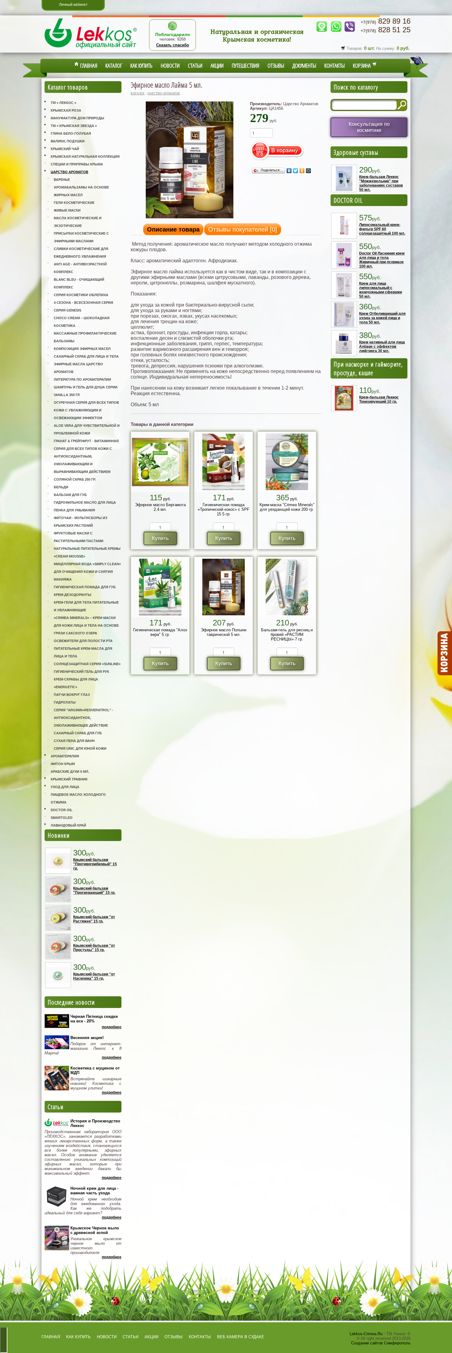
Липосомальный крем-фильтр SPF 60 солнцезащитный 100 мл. (382, 229)
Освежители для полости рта (83, 641)
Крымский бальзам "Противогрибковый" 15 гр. (95, 864)
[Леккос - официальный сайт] (91, 49)
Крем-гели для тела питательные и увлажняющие (86, 606)
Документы (304, 65)
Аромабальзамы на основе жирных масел (81, 191)
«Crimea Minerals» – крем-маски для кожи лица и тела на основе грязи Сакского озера (86, 625)
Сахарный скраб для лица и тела (86, 356)
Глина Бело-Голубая (71, 133)
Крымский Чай (65, 149)
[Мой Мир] (308, 171)
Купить (160, 538)
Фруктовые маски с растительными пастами (78, 537)
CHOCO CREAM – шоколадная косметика (81, 321)
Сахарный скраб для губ (78, 733)
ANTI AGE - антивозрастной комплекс (80, 268)
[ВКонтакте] (289, 171)
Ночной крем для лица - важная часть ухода (94, 1190)
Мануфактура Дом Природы (77, 118)
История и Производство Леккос (95, 1123)
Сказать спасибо (172, 45)
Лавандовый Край (68, 825)
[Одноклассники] (302, 171)
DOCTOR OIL (348, 200)
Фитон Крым (63, 764)
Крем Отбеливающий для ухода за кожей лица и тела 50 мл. (382, 317)
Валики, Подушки (68, 141)
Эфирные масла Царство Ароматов (78, 368)
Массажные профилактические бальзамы (85, 337)
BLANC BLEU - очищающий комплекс (79, 283)
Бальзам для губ (70, 495)
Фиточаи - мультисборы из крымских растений (80, 521)
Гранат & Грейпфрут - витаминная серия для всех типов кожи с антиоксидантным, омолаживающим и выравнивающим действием (86, 456)
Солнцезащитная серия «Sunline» (87, 664)
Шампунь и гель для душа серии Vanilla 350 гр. (85, 391)
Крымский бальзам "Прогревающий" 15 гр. (94, 890)
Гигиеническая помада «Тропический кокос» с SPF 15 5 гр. (223, 509)
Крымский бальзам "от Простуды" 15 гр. (94, 947)
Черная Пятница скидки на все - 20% (94, 1018)
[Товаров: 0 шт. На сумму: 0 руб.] (444, 653)
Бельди (61, 487)
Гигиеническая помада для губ (85, 587)
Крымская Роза (66, 110)
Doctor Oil (62, 810)
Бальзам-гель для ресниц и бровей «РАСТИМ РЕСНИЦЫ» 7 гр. (287, 634)
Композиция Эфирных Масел (82, 349)
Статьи (195, 65)
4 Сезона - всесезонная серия (83, 302)
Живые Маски (67, 210)
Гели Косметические (74, 202)
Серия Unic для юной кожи (80, 748)
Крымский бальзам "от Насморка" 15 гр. (94, 976)
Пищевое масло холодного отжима (78, 798)
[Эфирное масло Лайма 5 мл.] (189, 218)
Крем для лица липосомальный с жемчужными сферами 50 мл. (380, 290)
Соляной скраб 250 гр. (75, 479)
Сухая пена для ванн (74, 741)
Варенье (62, 179)
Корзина (362, 65)
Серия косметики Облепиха (81, 295)
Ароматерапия (65, 756)
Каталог (113, 65)
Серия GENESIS (67, 310)
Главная (88, 65)
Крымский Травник (69, 779)
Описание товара (173, 229)
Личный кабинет (73, 4)
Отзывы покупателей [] (242, 229)
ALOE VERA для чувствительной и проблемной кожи (87, 429)
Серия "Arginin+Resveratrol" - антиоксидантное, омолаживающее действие (83, 717)
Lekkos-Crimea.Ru (366, 1333)
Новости (170, 65)
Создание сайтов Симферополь (380, 1343)
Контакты (334, 65)
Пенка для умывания (74, 510)
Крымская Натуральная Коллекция (85, 156)
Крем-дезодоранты (72, 595)
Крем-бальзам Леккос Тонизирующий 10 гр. (379, 399)
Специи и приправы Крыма (77, 164)
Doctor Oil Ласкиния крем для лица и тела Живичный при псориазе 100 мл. (382, 259)
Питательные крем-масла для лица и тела (83, 652)
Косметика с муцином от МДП (95, 1070)
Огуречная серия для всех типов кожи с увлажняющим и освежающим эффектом (86, 410)
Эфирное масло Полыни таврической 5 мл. (223, 632)
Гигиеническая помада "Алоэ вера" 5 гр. (160, 632)
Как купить (141, 65)
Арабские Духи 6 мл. (70, 771)
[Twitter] (295, 171)
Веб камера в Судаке (240, 1337)
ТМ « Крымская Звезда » (74, 126)
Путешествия (245, 65)
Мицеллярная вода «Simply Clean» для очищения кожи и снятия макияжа (87, 571)
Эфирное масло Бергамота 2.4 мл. (160, 507)
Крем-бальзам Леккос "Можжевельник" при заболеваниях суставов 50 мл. (381, 183)
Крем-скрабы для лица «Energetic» (76, 683)
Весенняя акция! (87, 1037)
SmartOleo (62, 817)
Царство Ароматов (69, 172)
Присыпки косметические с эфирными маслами (81, 237)
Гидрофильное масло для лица (85, 502)
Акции (217, 65)
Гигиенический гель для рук (81, 671)
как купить (78, 1337)
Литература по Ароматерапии (82, 379)
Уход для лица (65, 787)
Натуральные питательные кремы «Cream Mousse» (87, 552)
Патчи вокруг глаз (72, 694)
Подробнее (111, 1027)
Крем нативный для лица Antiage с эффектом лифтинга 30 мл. (382, 346)
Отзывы (276, 65)
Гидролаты (65, 702)
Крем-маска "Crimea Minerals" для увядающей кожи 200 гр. (287, 507)
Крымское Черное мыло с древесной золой (94, 1230)
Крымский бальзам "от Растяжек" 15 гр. (94, 919)
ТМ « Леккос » (63, 103)
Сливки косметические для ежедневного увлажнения (81, 252)
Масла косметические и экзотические (77, 222)
